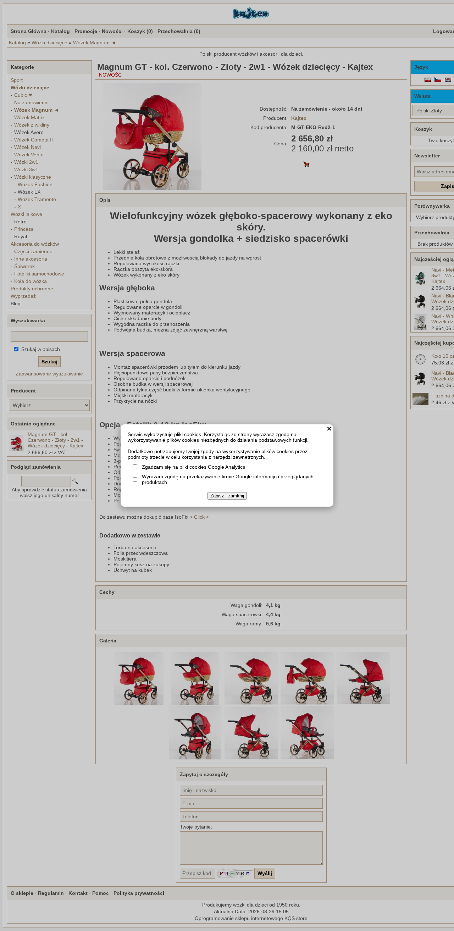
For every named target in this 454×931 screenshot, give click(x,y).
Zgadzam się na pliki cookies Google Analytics (193, 467)
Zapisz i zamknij (227, 495)
